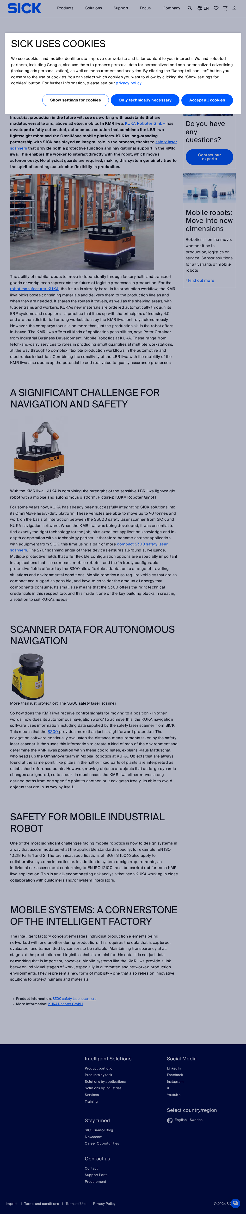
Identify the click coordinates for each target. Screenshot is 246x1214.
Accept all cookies (207, 100)
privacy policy (128, 83)
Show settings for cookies (75, 100)
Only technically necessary (145, 100)
